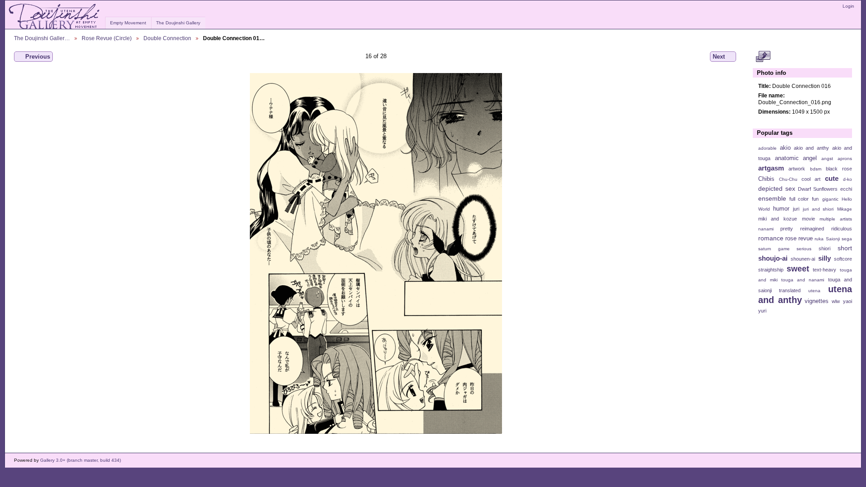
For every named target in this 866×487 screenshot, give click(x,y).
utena (814, 290)
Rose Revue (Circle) (107, 38)
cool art (811, 179)
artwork (796, 168)
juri (796, 208)
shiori (824, 248)
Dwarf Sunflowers (818, 189)
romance (770, 238)
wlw (836, 301)
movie (808, 218)
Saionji (833, 238)
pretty (786, 228)
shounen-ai (803, 259)
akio (785, 148)
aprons (845, 158)
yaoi (847, 301)
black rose (839, 168)
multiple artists (836, 218)
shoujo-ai (773, 258)
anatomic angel (796, 158)
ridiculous (841, 228)
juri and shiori (818, 209)
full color (799, 199)
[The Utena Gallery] (55, 17)
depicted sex (776, 188)
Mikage (844, 209)
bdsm (815, 168)
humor (781, 209)
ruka (819, 238)
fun (815, 199)
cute (831, 178)
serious (804, 248)
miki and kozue (777, 218)
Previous (37, 56)
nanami (766, 228)
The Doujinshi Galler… (42, 38)
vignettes (817, 301)
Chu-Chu (788, 179)
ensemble (772, 198)
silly (824, 258)
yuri (762, 310)
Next (719, 56)
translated (790, 290)
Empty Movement (128, 22)
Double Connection (167, 38)
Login (848, 6)
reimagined (812, 228)
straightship (770, 269)
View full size (763, 57)
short (845, 248)
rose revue (799, 238)
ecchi (846, 189)
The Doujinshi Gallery (178, 22)
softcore (843, 259)
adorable (767, 148)
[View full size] (376, 253)
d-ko (847, 179)
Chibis (766, 179)
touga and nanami (802, 279)
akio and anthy (811, 148)
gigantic (830, 199)
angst (827, 158)
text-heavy (824, 269)
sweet (798, 268)
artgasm (771, 168)
